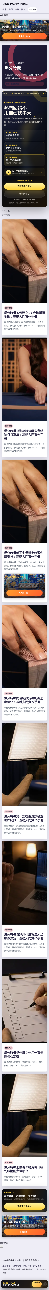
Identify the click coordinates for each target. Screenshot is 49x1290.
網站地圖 (37, 1266)
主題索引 (7, 1266)
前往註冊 (24, 194)
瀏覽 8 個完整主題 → (13, 84)
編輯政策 (17, 1266)
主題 (11, 9)
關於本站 (27, 1266)
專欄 (17, 9)
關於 (23, 9)
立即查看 (36, 1284)
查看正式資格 (24, 1206)
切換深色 (32, 9)
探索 (5, 9)
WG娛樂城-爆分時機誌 (15, 3)
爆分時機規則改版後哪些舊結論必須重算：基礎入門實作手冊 (23, 434)
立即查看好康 (24, 186)
